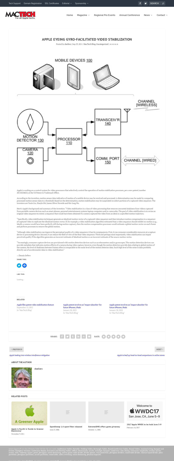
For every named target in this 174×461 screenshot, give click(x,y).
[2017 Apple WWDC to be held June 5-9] (145, 411)
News (147, 15)
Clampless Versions (23, 450)
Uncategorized (102, 44)
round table (53, 454)
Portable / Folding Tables (83, 449)
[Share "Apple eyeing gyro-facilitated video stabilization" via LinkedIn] (78, 336)
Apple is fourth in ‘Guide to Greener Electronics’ (27, 430)
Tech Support (15, 3)
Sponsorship (80, 3)
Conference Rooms (38, 450)
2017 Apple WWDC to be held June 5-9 (144, 424)
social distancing (54, 452)
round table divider (132, 452)
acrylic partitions (41, 454)
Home (70, 15)
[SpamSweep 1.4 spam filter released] (68, 412)
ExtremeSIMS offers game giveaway (104, 426)
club (122, 450)
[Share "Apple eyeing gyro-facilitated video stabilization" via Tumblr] (73, 336)
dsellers (68, 44)
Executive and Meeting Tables (59, 450)
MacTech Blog (89, 44)
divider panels (89, 452)
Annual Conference (129, 15)
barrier (158, 450)
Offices (74, 450)
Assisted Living (147, 449)
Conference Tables (64, 449)
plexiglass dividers (116, 452)
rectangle (98, 450)
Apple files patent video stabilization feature (35, 304)
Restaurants (83, 450)
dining (127, 450)
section (152, 450)
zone (17, 452)
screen (11, 452)
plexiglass (43, 452)
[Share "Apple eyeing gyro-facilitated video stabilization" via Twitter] (67, 336)
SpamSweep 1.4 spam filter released (66, 426)
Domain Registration (33, 3)
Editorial (65, 3)
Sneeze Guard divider (149, 452)
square (30, 452)
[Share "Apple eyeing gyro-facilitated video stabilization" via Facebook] (62, 336)
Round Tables (134, 449)
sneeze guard (67, 452)
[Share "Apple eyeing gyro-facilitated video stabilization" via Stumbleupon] (83, 336)
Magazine (82, 15)
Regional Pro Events (104, 15)
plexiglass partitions (25, 454)
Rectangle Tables (100, 449)
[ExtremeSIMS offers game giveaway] (106, 412)
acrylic (91, 450)
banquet (106, 450)
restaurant (134, 450)
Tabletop (23, 452)
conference (115, 450)
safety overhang (65, 454)
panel (35, 452)
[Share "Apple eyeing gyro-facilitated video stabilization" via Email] (89, 336)
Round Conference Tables (118, 449)
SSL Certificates (52, 3)
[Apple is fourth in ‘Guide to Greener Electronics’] (29, 413)
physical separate (94, 454)
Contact (161, 15)
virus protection (102, 452)
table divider (78, 452)
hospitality (144, 450)
